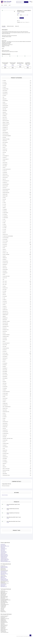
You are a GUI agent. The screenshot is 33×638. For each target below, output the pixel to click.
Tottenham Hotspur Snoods (4, 558)
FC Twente (4, 229)
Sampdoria (4, 381)
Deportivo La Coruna (6, 175)
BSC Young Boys (5, 142)
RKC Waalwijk (5, 373)
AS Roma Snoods (5, 105)
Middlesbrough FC (5, 314)
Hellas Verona (5, 267)
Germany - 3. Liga (5, 252)
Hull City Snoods (3, 574)
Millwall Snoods (3, 577)
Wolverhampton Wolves (6, 475)
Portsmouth (4, 351)
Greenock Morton (5, 261)
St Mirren (4, 418)
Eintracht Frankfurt (5, 190)
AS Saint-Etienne (5, 107)
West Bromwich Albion (6, 470)
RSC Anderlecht (5, 378)
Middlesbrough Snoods (4, 576)
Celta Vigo (4, 152)
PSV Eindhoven (5, 356)
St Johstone (4, 416)
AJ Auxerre (4, 95)
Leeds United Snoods (3, 551)
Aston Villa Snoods (3, 545)
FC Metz (4, 222)
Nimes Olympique (5, 324)
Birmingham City (5, 127)
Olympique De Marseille (6, 334)
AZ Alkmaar (4, 115)
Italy (3, 279)
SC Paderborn (5, 388)
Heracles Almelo (5, 269)
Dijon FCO (4, 179)
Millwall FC (4, 316)
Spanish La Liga (5, 408)
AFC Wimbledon (5, 92)
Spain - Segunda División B (6, 406)
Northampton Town (5, 326)
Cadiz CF (4, 147)
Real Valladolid (5, 371)
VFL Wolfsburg (5, 461)
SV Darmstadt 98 (5, 431)
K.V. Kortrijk (4, 291)
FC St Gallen (4, 227)
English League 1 (22, 22)
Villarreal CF (4, 463)
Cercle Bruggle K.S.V (6, 155)
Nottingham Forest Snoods (4, 579)
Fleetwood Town (5, 234)
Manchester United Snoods (4, 555)
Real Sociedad (5, 369)
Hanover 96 (4, 266)
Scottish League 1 (5, 393)
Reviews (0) (17, 26)
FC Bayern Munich (5, 212)
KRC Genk (4, 294)
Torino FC (4, 441)
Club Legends (5, 165)
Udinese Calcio (5, 450)
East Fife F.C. (5, 187)
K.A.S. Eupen (4, 289)
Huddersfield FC (5, 272)
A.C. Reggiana (5, 83)
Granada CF (4, 259)
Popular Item (5, 349)
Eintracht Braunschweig (6, 189)
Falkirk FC (4, 207)
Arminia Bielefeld (5, 100)
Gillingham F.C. (28, 22)
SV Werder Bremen (5, 433)
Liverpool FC (4, 306)
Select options (5, 67)
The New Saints (5, 440)
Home (2, 5)
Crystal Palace (5, 172)
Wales (4, 465)
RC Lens (4, 361)
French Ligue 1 (5, 242)
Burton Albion (5, 145)
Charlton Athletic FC (6, 159)
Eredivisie (4, 197)
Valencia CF (4, 455)
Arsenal (4, 102)
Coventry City (5, 170)
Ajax (3, 97)
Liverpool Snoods (3, 553)
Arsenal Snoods (3, 544)
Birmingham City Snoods (4, 566)
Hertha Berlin (5, 271)
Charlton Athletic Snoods (4, 571)
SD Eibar (4, 396)
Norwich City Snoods (3, 578)
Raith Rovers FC (5, 358)
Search (26, 2)
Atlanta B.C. (4, 112)
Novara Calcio (5, 331)
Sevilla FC (4, 401)
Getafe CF (4, 256)
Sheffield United (5, 403)
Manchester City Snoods (4, 554)
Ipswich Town (5, 277)
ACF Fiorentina (5, 90)
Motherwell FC (5, 319)
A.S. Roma (4, 85)
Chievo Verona (5, 162)
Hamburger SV (5, 264)
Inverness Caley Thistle (6, 276)
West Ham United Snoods (4, 560)
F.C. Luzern (4, 204)
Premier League (5, 353)
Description (3, 26)
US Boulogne (5, 451)
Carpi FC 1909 (5, 150)
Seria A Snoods (5, 398)
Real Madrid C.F (5, 368)
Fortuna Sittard (5, 239)
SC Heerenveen (5, 386)
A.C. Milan (4, 80)
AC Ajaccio (4, 87)
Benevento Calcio (5, 125)
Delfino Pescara (5, 174)
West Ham (4, 471)
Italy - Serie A (5, 281)
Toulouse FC (5, 445)
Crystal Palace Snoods (4, 548)
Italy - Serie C (5, 284)
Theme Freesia (25, 636)
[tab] (3, 26)
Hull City (4, 274)
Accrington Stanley (5, 88)
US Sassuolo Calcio (6, 453)
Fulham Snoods (3, 550)
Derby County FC (5, 177)
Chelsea (4, 160)
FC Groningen (5, 214)
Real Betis (4, 366)
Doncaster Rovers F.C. (6, 180)
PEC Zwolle (4, 346)
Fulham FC (4, 249)
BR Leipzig (4, 137)
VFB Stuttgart (5, 458)
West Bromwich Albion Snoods (5, 559)
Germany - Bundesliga (6, 254)
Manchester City (5, 311)
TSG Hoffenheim (5, 446)
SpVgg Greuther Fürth (6, 411)
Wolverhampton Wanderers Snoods (5, 561)
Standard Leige (5, 426)
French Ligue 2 (5, 244)
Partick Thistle (5, 344)
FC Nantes (4, 224)
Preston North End (5, 354)
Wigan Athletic (5, 473)
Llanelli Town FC (5, 309)
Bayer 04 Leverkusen (6, 120)
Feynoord (4, 232)
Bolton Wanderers (5, 132)
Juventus (4, 286)
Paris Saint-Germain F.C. (6, 343)
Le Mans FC (4, 299)
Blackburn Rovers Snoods (4, 567)
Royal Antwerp (5, 376)
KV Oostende (5, 296)
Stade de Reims (5, 423)
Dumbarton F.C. (5, 182)
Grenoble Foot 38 (5, 262)
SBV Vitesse (4, 383)
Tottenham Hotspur (6, 443)
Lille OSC (4, 304)
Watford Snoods (3, 585)
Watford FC (4, 466)
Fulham (4, 247)
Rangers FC (4, 359)
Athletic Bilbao (5, 110)
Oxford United (5, 339)
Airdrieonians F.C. (5, 93)
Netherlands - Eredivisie (6, 321)
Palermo (4, 341)
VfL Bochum (5, 460)
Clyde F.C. (4, 167)
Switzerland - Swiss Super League (8, 438)
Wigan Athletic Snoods (4, 586)
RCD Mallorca (5, 364)
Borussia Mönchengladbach (7, 135)
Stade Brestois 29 (5, 421)
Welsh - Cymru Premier (6, 468)
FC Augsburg (5, 209)
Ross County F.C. (5, 374)
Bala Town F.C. (5, 117)
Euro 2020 (4, 199)
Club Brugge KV (5, 164)
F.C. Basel (4, 202)
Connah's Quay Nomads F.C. (7, 169)
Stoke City (4, 428)
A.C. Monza (4, 82)
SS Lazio (4, 413)
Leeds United (5, 301)
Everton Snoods (3, 549)
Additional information (10, 26)
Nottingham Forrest (6, 329)
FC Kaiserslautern (5, 217)
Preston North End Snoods (4, 580)
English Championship (6, 192)
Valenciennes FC (5, 456)
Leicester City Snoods (3, 552)
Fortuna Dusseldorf (5, 237)
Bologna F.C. (4, 130)
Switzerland (4, 436)
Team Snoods (7, 1)
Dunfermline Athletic (6, 184)
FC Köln (4, 219)
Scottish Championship (6, 391)
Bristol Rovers (5, 140)
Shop (10, 5)
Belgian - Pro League (6, 122)
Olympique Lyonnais (6, 336)
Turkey (4, 448)
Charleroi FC (4, 157)
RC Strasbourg (5, 363)
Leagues (5, 5)
